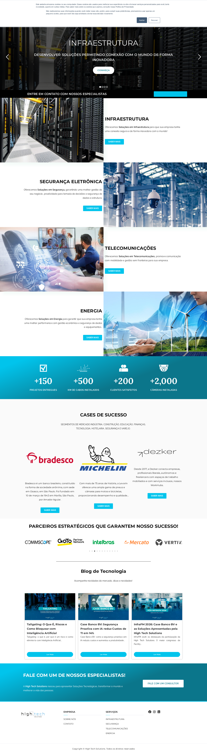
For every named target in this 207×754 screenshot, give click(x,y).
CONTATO (69, 724)
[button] (100, 87)
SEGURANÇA (112, 724)
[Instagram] (154, 711)
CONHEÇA (103, 70)
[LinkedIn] (159, 711)
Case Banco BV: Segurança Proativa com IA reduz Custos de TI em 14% (103, 629)
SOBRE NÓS (70, 719)
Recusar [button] (154, 20)
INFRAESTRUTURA (115, 719)
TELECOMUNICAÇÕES (117, 728)
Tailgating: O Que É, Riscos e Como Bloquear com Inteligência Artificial (47, 629)
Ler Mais (50, 654)
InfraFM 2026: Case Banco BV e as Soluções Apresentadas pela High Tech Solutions (156, 629)
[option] (103, 55)
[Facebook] (150, 711)
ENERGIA (110, 733)
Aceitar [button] (142, 20)
